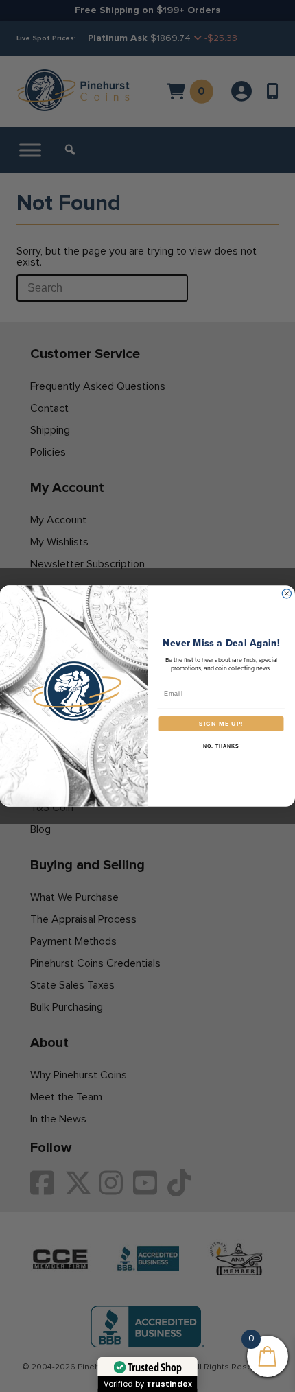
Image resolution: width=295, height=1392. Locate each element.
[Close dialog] (286, 593)
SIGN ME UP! (221, 724)
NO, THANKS (221, 746)
